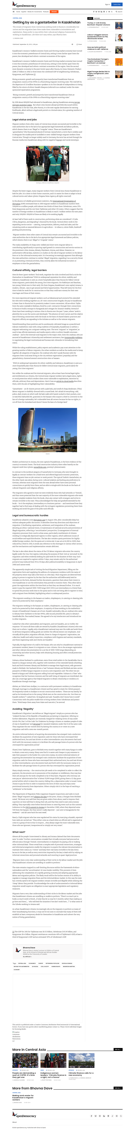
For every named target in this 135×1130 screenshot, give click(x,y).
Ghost (38, 1127)
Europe (40, 963)
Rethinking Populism (52, 963)
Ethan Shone (93, 41)
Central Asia (17, 18)
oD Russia (35, 966)
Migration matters (69, 966)
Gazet (44, 1127)
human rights (56, 966)
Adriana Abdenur (85, 1078)
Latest (90, 18)
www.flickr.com (40, 467)
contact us (56, 1027)
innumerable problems (73, 337)
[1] (35, 74)
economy (17, 969)
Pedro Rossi (74, 1078)
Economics (32, 963)
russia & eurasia (67, 963)
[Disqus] (47, 998)
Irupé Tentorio (47, 1080)
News (42, 1070)
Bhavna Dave (19, 38)
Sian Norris (92, 78)
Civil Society (45, 966)
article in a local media (65, 381)
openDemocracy (94, 27)
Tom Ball (99, 78)
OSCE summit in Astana (35, 807)
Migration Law (39, 520)
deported (36, 724)
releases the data (40, 797)
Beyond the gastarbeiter (21, 966)
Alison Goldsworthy (95, 51)
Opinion (15, 1070)
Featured (97, 18)
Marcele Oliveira (19, 1080)
